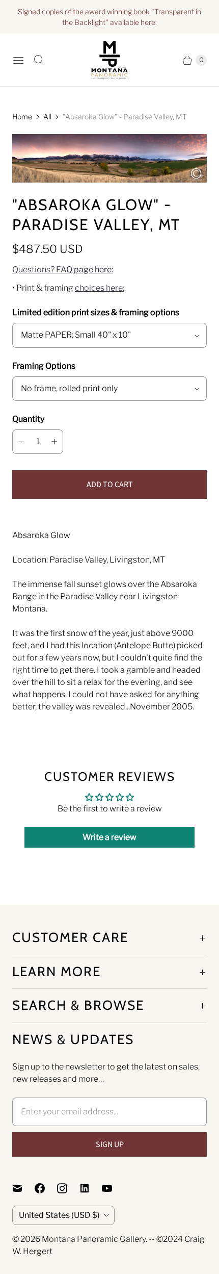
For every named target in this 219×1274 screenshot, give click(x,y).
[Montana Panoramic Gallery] (109, 60)
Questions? (62, 269)
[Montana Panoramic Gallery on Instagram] (68, 1188)
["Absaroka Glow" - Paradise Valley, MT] (109, 158)
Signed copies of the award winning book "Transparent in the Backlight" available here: (109, 17)
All (47, 116)
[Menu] (18, 60)
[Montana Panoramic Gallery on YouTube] (113, 1188)
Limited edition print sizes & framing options (95, 312)
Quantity (28, 419)
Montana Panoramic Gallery (94, 1239)
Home (22, 116)
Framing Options (43, 366)
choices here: (99, 288)
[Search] (39, 60)
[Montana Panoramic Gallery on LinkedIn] (90, 1188)
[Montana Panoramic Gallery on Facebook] (46, 1188)
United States (59, 1215)
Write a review (109, 837)
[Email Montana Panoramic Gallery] (23, 1188)
